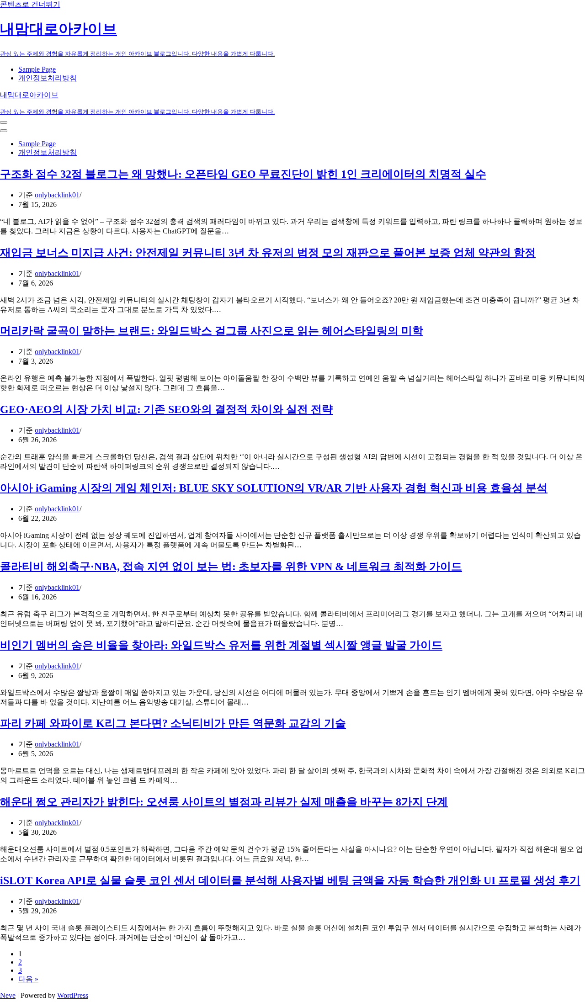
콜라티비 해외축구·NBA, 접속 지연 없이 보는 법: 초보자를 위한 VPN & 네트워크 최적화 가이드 (231, 566)
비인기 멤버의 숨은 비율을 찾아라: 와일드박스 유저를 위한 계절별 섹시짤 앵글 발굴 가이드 (221, 645)
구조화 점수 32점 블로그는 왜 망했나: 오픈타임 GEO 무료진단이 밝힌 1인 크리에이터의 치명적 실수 (243, 174)
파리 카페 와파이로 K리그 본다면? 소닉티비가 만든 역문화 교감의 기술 (173, 723)
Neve (8, 995)
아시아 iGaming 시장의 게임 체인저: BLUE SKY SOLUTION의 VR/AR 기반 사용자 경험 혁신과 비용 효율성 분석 (274, 488)
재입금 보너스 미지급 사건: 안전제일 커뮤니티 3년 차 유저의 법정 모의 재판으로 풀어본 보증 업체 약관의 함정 (268, 253)
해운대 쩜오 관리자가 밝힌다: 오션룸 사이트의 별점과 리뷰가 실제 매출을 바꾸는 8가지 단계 (224, 802)
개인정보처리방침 (47, 78)
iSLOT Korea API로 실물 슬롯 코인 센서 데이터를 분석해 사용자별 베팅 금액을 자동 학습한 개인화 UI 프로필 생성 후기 (290, 880)
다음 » (28, 979)
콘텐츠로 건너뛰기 (30, 4)
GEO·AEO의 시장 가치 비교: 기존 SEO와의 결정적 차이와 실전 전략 (166, 409)
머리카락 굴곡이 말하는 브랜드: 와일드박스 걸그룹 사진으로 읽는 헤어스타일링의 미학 (211, 331)
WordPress (72, 995)
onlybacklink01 (57, 195)
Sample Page (37, 69)
